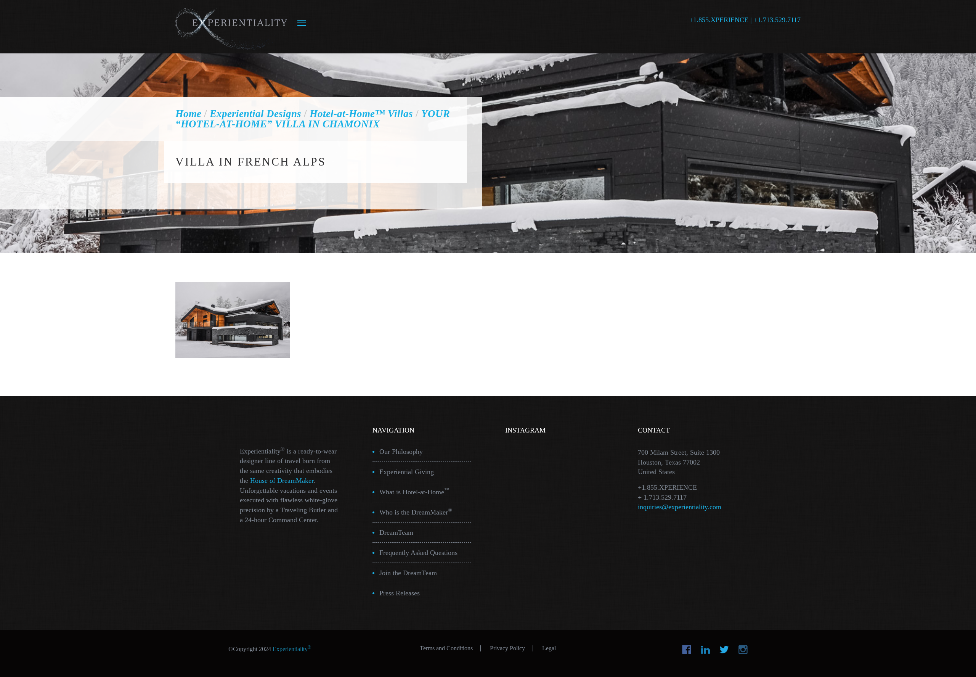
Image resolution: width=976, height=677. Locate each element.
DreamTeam (396, 532)
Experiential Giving (406, 472)
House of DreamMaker (281, 480)
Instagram (743, 649)
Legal (549, 648)
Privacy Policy (507, 648)
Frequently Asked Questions (418, 552)
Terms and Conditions (446, 648)
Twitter (724, 649)
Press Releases (399, 593)
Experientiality (231, 26)
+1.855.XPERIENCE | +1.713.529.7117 (745, 20)
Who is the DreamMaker (415, 511)
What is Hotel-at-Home (414, 491)
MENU (301, 22)
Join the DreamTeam (408, 573)
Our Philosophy (401, 451)
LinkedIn (705, 649)
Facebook (687, 649)
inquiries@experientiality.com (679, 507)
